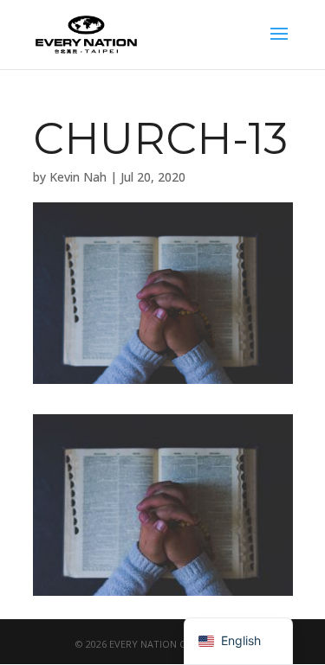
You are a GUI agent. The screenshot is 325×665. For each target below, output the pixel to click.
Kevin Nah (78, 177)
